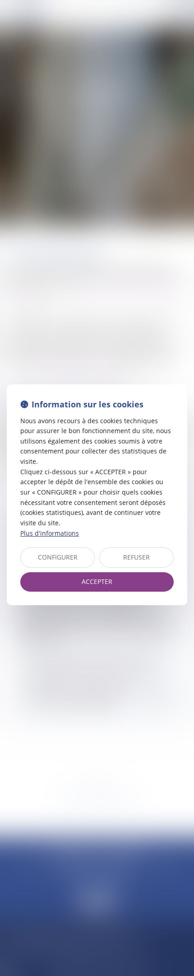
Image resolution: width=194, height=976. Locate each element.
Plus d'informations (49, 533)
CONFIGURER (58, 557)
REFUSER (136, 557)
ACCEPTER (97, 581)
